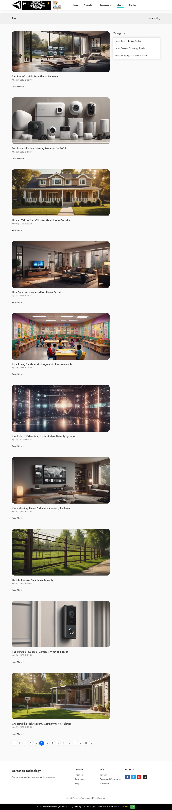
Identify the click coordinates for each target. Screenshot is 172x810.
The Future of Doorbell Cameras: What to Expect (40, 652)
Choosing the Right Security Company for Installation (42, 724)
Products (88, 5)
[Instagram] (145, 777)
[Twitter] (133, 777)
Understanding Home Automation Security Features (41, 508)
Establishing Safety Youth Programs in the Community (42, 364)
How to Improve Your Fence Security (32, 580)
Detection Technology (26, 771)
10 (69, 743)
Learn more (124, 807)
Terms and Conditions (110, 779)
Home (75, 5)
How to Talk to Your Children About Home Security (41, 220)
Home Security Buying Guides (128, 41)
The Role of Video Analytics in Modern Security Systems (43, 436)
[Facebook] (127, 777)
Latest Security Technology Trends (130, 48)
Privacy (103, 775)
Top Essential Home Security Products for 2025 (39, 148)
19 (86, 743)
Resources (105, 5)
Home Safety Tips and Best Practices (131, 55)
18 (80, 743)
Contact (133, 5)
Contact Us (105, 783)
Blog (119, 5)
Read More (17, 86)
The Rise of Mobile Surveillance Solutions (35, 76)
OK (133, 807)
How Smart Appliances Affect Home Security (37, 292)
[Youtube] (139, 777)
